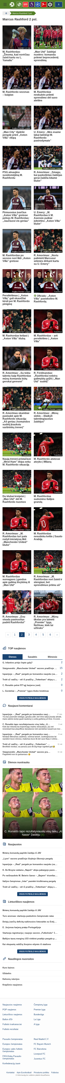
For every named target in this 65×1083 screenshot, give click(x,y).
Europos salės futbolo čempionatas (12, 1050)
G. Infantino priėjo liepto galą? (17, 662)
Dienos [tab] (12, 656)
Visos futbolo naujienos (32, 698)
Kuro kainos (8, 968)
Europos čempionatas (12, 1044)
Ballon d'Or (7, 1019)
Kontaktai (10, 1072)
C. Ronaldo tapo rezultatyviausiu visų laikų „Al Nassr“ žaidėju (33, 724)
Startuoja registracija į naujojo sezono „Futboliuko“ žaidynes (33, 933)
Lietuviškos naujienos (12, 1014)
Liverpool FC (39, 1054)
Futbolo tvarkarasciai (12, 1024)
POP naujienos (9, 1009)
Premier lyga (39, 1009)
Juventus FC (39, 1059)
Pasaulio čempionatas (13, 1039)
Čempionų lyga (40, 1004)
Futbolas (55, 1072)
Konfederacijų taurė (11, 1063)
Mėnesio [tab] (52, 656)
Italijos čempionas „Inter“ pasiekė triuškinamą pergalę (29, 881)
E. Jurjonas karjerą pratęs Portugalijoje (22, 927)
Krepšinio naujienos (12, 985)
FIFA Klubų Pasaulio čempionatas (12, 1057)
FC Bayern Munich (42, 1044)
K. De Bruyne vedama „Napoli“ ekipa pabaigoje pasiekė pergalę (34, 870)
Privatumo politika (41, 1072)
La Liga (37, 1019)
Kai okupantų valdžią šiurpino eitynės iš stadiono (27, 944)
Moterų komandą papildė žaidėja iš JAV (22, 853)
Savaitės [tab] (32, 656)
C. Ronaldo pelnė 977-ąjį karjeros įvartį (21, 685)
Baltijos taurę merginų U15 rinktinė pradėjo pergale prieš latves (33, 938)
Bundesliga (39, 1014)
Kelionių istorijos (11, 979)
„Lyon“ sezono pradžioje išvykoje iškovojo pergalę (28, 858)
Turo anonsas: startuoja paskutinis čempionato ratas (28, 916)
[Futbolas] (6, 13)
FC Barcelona (40, 1049)
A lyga (36, 1024)
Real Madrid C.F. (41, 1039)
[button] (5, 4)
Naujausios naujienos (12, 1004)
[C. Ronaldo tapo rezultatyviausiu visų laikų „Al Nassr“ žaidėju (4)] (32, 803)
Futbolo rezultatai (10, 1029)
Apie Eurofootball (24, 1072)
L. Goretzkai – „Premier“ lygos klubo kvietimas (26, 691)
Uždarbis (7, 973)
